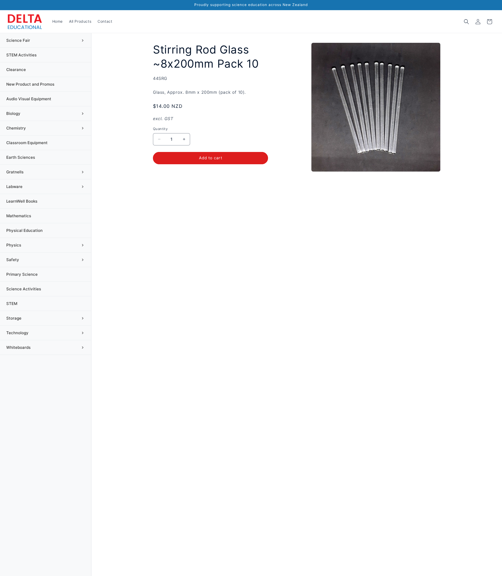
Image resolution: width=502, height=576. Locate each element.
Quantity (160, 129)
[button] (466, 21)
